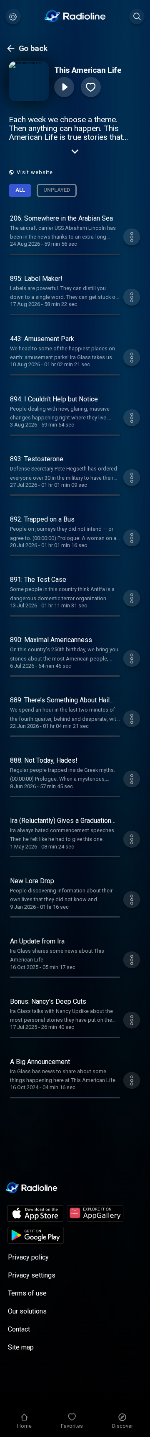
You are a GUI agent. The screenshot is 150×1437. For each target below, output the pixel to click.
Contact (19, 1329)
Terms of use (27, 1293)
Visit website (35, 172)
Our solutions (27, 1311)
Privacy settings (31, 1275)
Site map (21, 1347)
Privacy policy (28, 1257)
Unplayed (56, 190)
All (20, 190)
